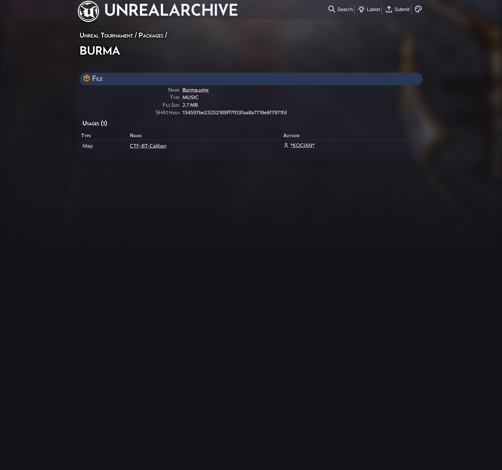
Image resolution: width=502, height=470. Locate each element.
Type (175, 97)
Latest (373, 9)
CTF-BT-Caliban (148, 146)
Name (174, 90)
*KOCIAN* (303, 145)
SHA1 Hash (168, 112)
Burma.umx (195, 90)
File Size (171, 105)
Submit (402, 9)
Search (345, 9)
